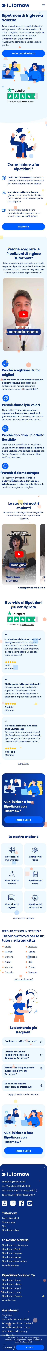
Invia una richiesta (24, 53)
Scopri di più (27, 1342)
